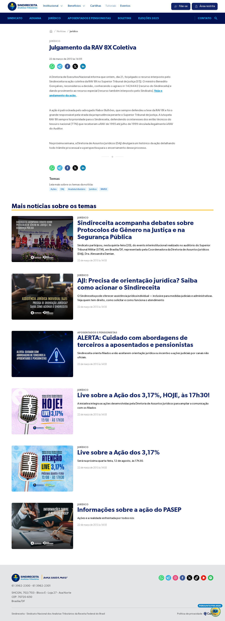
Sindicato (14, 18)
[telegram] (60, 66)
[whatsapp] (52, 66)
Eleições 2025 (148, 18)
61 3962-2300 (21, 585)
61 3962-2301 (42, 585)
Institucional (50, 6)
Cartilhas (95, 6)
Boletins (124, 18)
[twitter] (75, 66)
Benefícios (74, 6)
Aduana (35, 18)
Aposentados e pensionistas (89, 18)
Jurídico (54, 18)
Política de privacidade (189, 614)
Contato (204, 18)
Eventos (125, 6)
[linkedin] (83, 66)
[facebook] (67, 66)
